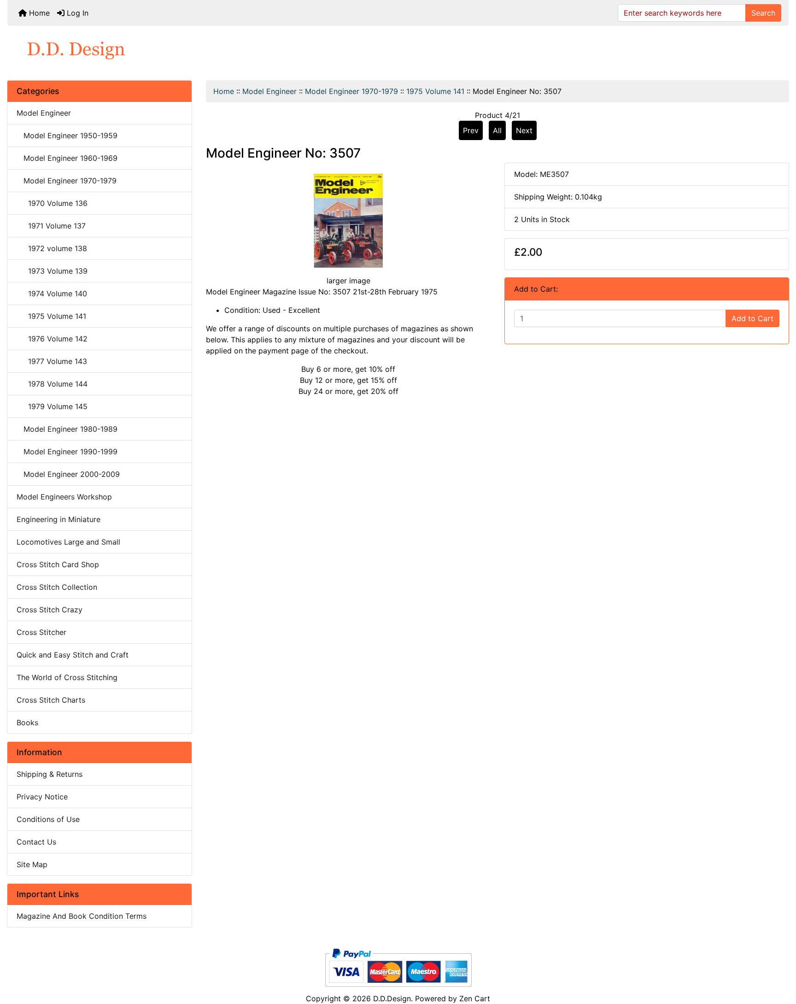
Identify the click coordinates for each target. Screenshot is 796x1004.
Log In (76, 13)
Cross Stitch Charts (51, 700)
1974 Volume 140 (52, 293)
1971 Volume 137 (51, 225)
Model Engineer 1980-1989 (67, 429)
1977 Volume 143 (52, 361)
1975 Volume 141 (435, 91)
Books (27, 722)
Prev (471, 130)
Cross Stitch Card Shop (58, 564)
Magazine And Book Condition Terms (81, 916)
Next (524, 130)
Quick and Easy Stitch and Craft (73, 654)
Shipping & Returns (49, 774)
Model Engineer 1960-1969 (67, 158)
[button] (779, 958)
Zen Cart (474, 998)
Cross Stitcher (41, 632)
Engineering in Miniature (58, 519)
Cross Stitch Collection (57, 587)
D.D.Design (392, 998)
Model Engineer (269, 91)
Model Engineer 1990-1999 (67, 451)
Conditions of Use (48, 819)
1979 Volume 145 (52, 406)
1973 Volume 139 (52, 271)
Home (38, 13)
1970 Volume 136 (52, 203)
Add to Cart (752, 318)
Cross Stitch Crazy (49, 609)
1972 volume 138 (52, 248)
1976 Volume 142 (52, 338)
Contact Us (36, 841)
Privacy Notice (42, 796)
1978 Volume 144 (52, 383)
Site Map (32, 864)
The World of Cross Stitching (67, 677)
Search (763, 13)
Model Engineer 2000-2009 (68, 474)
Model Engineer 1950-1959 (67, 135)
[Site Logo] (398, 49)
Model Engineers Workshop (64, 496)
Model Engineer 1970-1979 (351, 91)
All (497, 130)
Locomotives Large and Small (68, 541)
